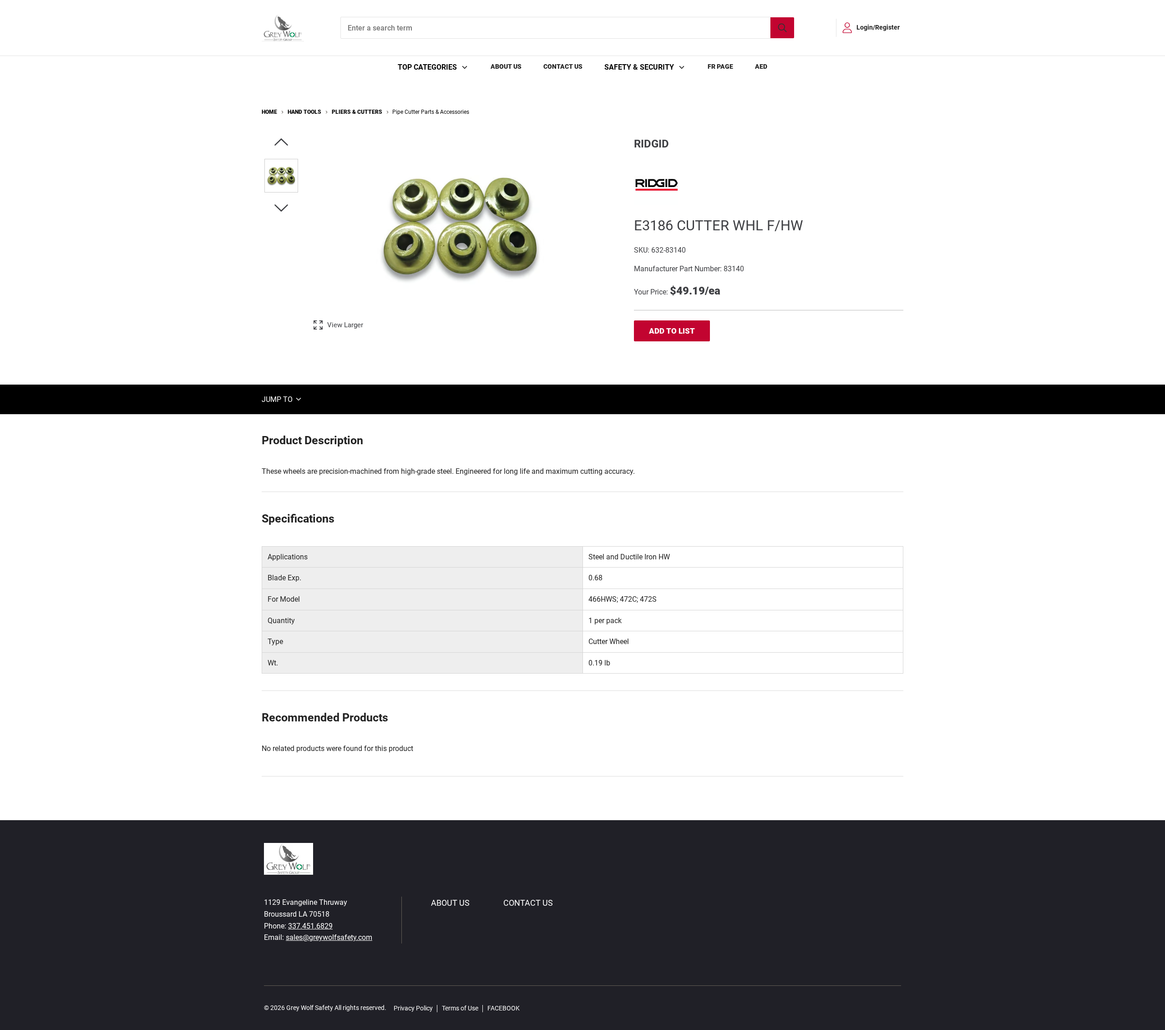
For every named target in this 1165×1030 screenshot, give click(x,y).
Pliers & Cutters (357, 112)
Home (269, 112)
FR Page (720, 66)
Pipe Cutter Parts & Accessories (430, 112)
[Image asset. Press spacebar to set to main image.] (281, 176)
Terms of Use (460, 1008)
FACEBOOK (503, 1008)
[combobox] (567, 27)
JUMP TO (278, 399)
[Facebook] (531, 1008)
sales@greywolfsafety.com (329, 937)
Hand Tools (304, 112)
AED (761, 66)
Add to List (672, 330)
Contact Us (562, 66)
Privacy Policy (413, 1008)
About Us (506, 66)
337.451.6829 (310, 926)
